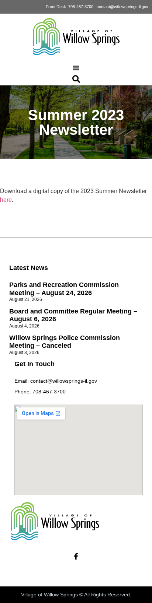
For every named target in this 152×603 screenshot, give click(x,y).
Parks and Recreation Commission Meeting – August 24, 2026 (64, 289)
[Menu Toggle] (76, 67)
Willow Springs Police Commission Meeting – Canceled (64, 342)
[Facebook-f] (76, 556)
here (6, 200)
